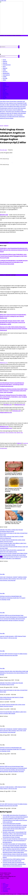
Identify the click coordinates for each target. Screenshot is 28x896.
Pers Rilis (5, 78)
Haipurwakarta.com (6, 412)
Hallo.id (19, 443)
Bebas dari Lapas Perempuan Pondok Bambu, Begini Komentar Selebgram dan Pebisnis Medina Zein (13, 316)
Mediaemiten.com (19, 404)
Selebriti (5, 61)
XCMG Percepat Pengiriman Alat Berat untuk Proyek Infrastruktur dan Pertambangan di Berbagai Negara (15, 840)
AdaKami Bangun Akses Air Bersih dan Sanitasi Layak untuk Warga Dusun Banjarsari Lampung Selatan (15, 855)
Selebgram (18, 558)
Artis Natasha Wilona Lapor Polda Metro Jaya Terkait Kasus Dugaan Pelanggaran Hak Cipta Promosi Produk (13, 256)
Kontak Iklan (5, 891)
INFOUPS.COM (4, 215)
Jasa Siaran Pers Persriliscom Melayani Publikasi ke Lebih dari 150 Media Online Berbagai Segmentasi (13, 113)
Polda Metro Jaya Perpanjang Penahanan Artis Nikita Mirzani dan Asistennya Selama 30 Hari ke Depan (12, 116)
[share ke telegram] (8, 156)
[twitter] (4, 44)
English (4, 76)
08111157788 (20, 432)
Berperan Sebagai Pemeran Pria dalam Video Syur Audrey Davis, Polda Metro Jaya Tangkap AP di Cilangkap (13, 396)
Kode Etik (5, 887)
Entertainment (7, 65)
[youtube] (9, 44)
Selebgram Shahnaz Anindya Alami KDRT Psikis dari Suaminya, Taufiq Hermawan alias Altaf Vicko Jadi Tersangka (13, 390)
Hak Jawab (5, 890)
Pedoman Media (6, 888)
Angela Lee (6, 557)
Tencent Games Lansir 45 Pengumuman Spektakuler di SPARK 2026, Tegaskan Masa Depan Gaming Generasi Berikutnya (14, 864)
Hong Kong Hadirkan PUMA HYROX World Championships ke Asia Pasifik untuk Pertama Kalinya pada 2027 (15, 820)
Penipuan (2, 558)
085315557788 (4, 432)
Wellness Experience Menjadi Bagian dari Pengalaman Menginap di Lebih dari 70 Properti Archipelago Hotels (12, 749)
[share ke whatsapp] (6, 156)
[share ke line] (11, 156)
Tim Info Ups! (3, 150)
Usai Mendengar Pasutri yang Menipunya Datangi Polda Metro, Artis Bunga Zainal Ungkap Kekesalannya (12, 384)
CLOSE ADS (3, 0)
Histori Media (5, 884)
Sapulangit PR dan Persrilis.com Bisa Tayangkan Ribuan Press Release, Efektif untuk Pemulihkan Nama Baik (13, 104)
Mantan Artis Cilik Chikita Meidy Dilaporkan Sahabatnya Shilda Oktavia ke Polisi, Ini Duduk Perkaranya (13, 328)
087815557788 (12, 432)
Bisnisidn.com (8, 404)
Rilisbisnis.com (3, 363)
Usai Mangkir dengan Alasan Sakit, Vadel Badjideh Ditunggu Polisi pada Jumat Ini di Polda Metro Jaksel (12, 322)
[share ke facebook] (1, 156)
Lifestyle (5, 63)
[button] (1, 212)
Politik (4, 70)
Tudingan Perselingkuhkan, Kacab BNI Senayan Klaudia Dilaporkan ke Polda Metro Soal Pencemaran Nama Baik (14, 262)
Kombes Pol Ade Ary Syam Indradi (18, 557)
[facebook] (1, 44)
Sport (4, 66)
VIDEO (4, 80)
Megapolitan (6, 73)
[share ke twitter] (3, 156)
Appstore (25, 443)
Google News (3, 448)
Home (4, 60)
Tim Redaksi (5, 886)
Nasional (5, 68)
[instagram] (6, 44)
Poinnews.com (16, 411)
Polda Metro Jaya (10, 558)
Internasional (6, 75)
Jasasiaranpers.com (6, 428)
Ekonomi (5, 71)
